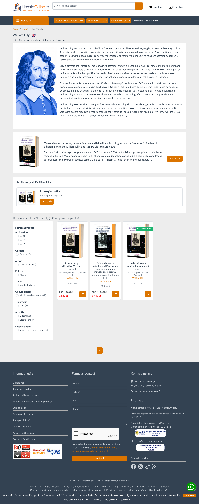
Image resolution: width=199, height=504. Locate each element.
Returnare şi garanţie (23, 414)
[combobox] (93, 6)
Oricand (25, 316)
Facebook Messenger (145, 381)
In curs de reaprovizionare (34, 330)
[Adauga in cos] (82, 294)
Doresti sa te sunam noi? (147, 391)
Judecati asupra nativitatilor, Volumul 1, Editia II (72, 266)
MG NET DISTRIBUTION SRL (162, 408)
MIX (23, 275)
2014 (24, 244)
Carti (24, 305)
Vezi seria (47, 201)
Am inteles (189, 495)
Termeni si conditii (22, 389)
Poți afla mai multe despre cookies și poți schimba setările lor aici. (99, 499)
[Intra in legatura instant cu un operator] (191, 487)
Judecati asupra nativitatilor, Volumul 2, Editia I (138, 266)
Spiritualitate (28, 285)
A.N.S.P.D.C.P (177, 414)
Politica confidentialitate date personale (33, 401)
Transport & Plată (21, 420)
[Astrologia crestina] (23, 197)
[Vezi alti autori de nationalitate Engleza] (34, 35)
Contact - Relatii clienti (24, 439)
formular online (154, 441)
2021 (24, 236)
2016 (24, 240)
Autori (25, 29)
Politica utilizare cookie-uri (26, 395)
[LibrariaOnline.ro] (31, 7)
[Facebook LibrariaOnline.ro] (133, 466)
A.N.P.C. (152, 427)
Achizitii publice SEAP (24, 433)
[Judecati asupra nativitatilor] (28, 151)
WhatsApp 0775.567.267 (147, 386)
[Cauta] (139, 6)
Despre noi (18, 383)
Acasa (16, 29)
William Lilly (72, 278)
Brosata (25, 254)
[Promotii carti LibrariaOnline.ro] (140, 466)
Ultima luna (27, 320)
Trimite (98, 458)
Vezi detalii (174, 158)
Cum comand (19, 408)
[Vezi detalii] (148, 294)
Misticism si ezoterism (33, 295)
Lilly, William (28, 264)
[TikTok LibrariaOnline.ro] (147, 466)
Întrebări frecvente (22, 427)
